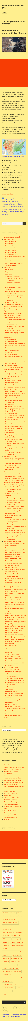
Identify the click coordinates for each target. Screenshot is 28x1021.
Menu (4, 12)
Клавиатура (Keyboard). (13, 330)
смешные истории (9, 987)
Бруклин (5, 916)
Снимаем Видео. (10, 711)
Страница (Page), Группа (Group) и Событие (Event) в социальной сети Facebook (14, 478)
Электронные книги (10, 456)
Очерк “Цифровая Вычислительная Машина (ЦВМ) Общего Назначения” (14, 548)
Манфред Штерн (8, 932)
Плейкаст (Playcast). (11, 704)
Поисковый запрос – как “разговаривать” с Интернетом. (13, 402)
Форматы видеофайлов (13, 465)
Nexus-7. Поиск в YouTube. (14, 600)
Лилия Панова (8, 765)
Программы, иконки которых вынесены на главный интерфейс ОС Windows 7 (15, 554)
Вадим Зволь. (8, 795)
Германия (6, 926)
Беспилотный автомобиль (12, 778)
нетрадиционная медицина (12, 971)
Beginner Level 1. (10, 243)
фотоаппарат (7, 991)
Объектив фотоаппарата (15, 674)
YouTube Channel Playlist (15, 508)
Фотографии (11, 685)
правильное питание (10, 978)
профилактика (7, 981)
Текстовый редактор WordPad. (15, 367)
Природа (8, 199)
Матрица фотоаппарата (15, 678)
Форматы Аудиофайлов (13, 463)
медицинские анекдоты (10, 968)
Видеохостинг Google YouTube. (15, 506)
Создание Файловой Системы (15, 346)
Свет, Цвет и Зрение (12, 669)
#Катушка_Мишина (9, 913)
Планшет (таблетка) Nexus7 (13, 587)
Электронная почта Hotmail (14, 415)
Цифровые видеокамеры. (13, 706)
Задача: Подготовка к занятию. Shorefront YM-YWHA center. (15, 278)
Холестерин (16, 939)
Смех (19, 935)
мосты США (15, 211)
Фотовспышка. (11, 676)
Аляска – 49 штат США (11, 797)
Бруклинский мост (16, 916)
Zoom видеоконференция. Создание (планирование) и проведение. (16, 526)
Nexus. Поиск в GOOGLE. (13, 598)
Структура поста (12, 576)
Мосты (4, 199)
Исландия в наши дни (11, 793)
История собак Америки (12, 802)
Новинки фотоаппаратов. (15, 680)
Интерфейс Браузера (12, 385)
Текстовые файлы (11, 348)
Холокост (6, 942)
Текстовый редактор (10, 365)
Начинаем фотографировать (14, 682)
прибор (20, 978)
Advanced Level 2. (10, 250)
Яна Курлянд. (8, 773)
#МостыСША (15, 201)
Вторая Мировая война (10, 922)
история (13, 961)
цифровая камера (19, 991)
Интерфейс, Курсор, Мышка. (14, 332)
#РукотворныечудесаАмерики (10, 203)
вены (4, 955)
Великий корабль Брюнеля (12, 780)
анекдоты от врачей (17, 945)
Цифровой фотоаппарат (13, 671)
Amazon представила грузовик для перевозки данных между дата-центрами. (15, 361)
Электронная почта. (10, 413)
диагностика (17, 955)
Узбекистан (6, 939)
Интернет (7, 378)
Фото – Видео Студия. (12, 254)
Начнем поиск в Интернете (14, 398)
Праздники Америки (11, 771)
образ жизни (7, 974)
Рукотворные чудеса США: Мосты (14, 31)
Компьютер (9, 269)
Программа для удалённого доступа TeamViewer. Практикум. (16, 537)
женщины (6, 958)
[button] (21, 1002)
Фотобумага (9, 689)
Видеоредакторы (9, 432)
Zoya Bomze (7, 198)
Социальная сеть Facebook (14, 474)
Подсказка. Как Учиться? (12, 237)
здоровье (6, 961)
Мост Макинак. (18, 209)
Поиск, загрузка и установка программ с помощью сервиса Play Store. (15, 611)
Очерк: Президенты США (13, 563)
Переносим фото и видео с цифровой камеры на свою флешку (14, 696)
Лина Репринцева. (10, 810)
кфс (19, 961)
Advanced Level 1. (10, 248)
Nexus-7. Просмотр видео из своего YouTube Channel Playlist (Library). (15, 604)
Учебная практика (11, 265)
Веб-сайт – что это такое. (13, 380)
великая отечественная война (13, 952)
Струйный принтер (11, 691)
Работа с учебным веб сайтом (15, 291)
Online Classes (9, 261)
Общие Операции (11, 302)
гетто (9, 955)
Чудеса (12, 942)
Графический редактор (11, 369)
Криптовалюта (7, 929)
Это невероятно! (15, 199)
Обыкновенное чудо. (10, 817)
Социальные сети (9, 472)
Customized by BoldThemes (19, 1014)
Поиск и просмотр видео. (13, 391)
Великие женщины (9, 919)
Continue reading (7, 194)
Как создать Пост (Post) (13, 574)
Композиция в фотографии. (16, 687)
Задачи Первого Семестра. (13, 263)
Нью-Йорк (6, 935)
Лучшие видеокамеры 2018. (16, 708)
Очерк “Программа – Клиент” (15, 543)
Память (13, 935)
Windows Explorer (11, 339)
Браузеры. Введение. (12, 382)
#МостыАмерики (6, 201)
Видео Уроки (8, 713)
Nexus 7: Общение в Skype (13, 630)
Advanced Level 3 (10, 252)
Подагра (6, 819)
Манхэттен (19, 932)
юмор (5, 994)
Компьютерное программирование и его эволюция (15, 326)
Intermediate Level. (11, 246)
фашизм (19, 987)
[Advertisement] (14, 73)
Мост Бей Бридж (11, 208)
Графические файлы (12, 350)
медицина (13, 965)
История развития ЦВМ (13, 317)
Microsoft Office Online (12, 487)
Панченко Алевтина (10, 800)
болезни (5, 948)
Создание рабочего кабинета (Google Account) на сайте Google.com (14, 428)
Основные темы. (9, 239)
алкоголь (20, 942)
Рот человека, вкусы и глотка (13, 782)
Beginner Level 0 (10, 241)
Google (19, 913)
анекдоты (6, 945)
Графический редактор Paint (14, 372)
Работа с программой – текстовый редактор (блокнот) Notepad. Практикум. (15, 622)
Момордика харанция (11, 804)
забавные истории (17, 958)
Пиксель (9, 352)
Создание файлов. (11, 341)
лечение (5, 965)
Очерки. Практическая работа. (14, 541)
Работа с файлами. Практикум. (15, 343)
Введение (7, 267)
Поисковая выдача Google (13, 406)
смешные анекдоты (9, 984)
